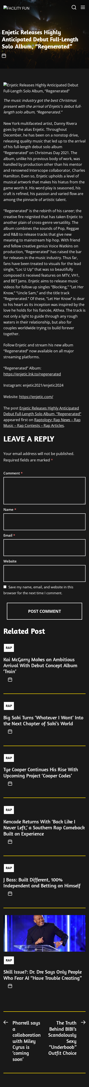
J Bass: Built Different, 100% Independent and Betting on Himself (42, 882)
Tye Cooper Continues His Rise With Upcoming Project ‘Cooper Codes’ (40, 772)
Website (10, 561)
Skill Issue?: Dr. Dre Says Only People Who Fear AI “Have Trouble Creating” (42, 975)
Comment (13, 473)
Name (9, 509)
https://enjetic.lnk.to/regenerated (32, 374)
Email (9, 535)
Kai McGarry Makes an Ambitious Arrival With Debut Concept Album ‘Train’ (40, 665)
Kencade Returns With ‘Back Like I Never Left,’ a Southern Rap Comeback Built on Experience (44, 827)
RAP (9, 647)
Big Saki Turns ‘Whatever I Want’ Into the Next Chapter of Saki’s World (43, 720)
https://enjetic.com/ (36, 396)
